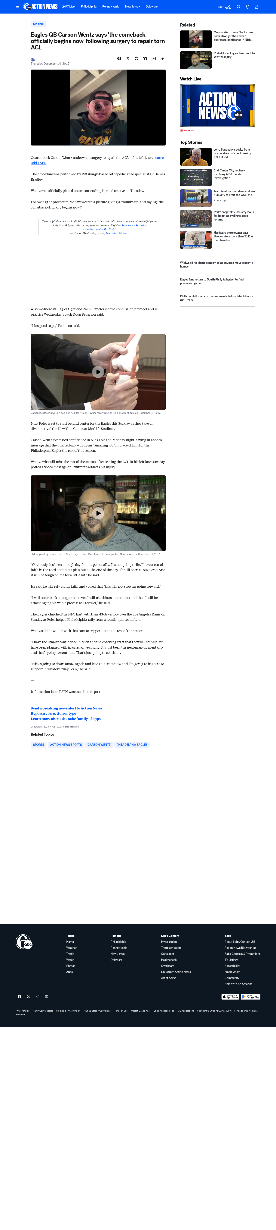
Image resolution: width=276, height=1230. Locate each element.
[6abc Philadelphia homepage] (40, 7)
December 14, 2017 (117, 233)
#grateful (141, 225)
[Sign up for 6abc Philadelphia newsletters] (46, 996)
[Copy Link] (162, 58)
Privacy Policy (22, 1011)
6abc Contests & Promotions (242, 953)
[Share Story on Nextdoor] (145, 58)
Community (232, 977)
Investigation (169, 941)
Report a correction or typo (53, 713)
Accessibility (232, 965)
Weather (71, 947)
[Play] (217, 105)
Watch (70, 959)
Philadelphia (88, 6)
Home (70, 941)
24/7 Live (68, 6)
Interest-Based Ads (140, 1011)
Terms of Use (121, 1011)
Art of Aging (168, 977)
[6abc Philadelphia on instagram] (37, 996)
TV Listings (231, 959)
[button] (17, 6)
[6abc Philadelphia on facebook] (19, 996)
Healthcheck (168, 959)
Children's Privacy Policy (68, 1011)
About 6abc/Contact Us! (240, 941)
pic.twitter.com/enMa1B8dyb (99, 229)
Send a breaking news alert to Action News (66, 708)
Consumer (167, 953)
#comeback (128, 225)
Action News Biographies (240, 947)
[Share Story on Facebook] (119, 58)
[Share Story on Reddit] (136, 58)
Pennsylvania (110, 6)
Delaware (151, 6)
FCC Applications (185, 1011)
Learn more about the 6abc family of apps (66, 718)
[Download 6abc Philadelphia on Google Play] (250, 997)
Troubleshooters (171, 947)
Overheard (167, 965)
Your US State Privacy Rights (97, 1011)
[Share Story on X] (128, 58)
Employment (232, 971)
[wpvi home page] (24, 941)
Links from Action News (176, 971)
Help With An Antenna (238, 983)
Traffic (70, 953)
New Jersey (132, 6)
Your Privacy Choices (42, 1011)
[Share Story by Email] (154, 58)
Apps (69, 971)
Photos (70, 965)
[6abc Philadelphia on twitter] (28, 996)
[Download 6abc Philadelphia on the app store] (230, 997)
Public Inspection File (163, 1011)
